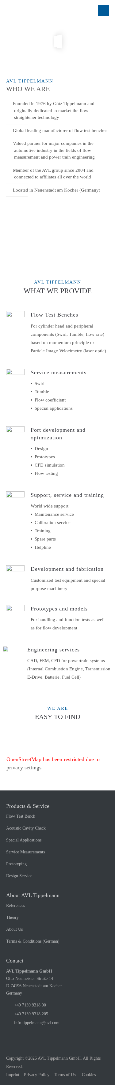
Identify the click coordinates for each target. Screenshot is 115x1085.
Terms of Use (65, 1074)
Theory (12, 917)
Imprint (12, 1074)
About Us (14, 929)
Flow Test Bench (20, 816)
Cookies (89, 1074)
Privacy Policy (36, 1074)
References (15, 905)
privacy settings (23, 767)
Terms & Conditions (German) (32, 941)
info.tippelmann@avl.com (36, 1023)
